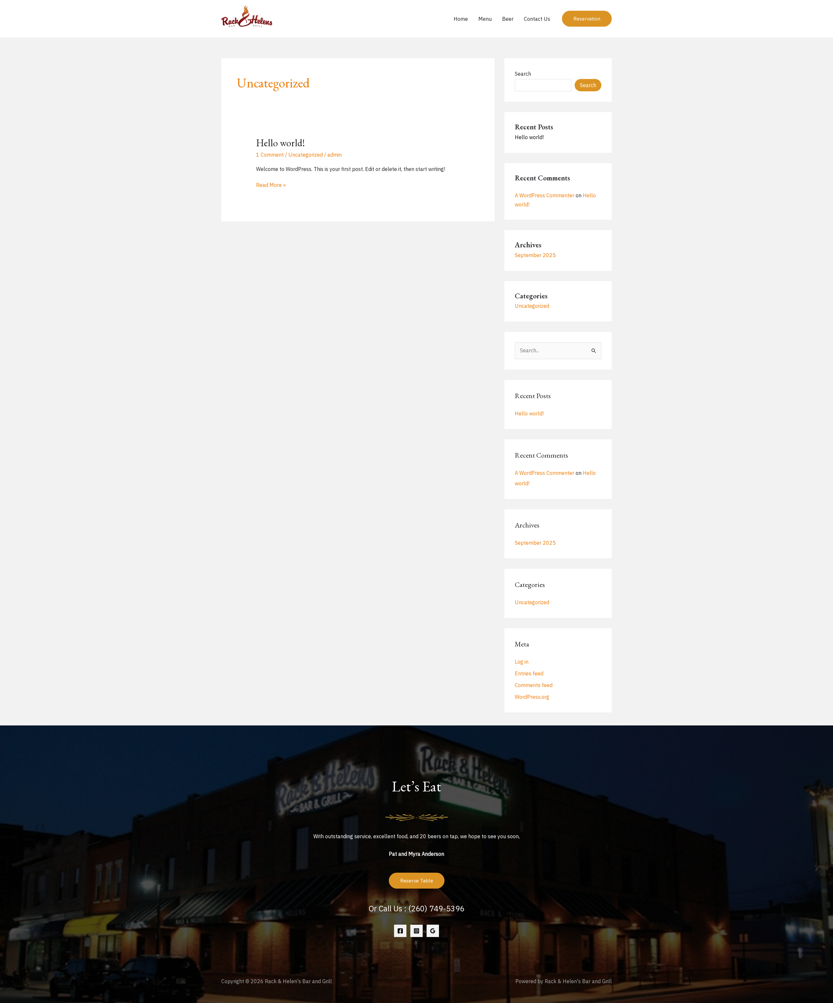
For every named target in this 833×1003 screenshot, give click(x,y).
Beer (507, 19)
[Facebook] (400, 931)
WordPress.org (532, 697)
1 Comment (270, 154)
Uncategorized (305, 154)
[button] (587, 19)
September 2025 (535, 255)
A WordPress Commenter (544, 195)
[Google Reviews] (433, 931)
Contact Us (537, 19)
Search (523, 74)
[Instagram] (416, 931)
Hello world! (280, 143)
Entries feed (529, 673)
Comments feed (534, 685)
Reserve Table (416, 881)
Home (461, 19)
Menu (485, 19)
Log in (521, 661)
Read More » (271, 185)
